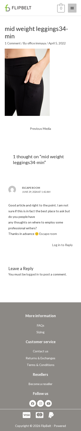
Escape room (48, 234)
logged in (32, 274)
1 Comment (13, 43)
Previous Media (40, 128)
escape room (31, 187)
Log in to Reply (62, 245)
